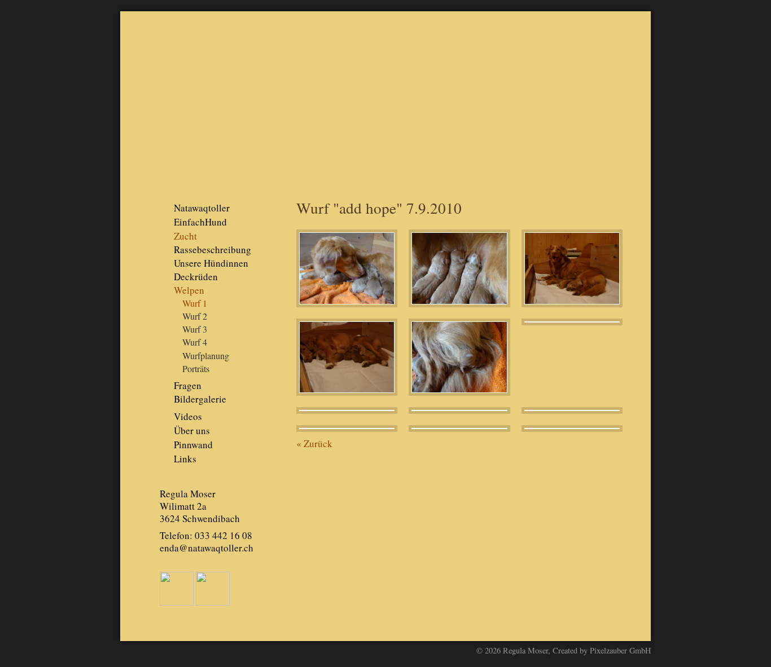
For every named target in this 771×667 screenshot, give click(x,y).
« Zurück (314, 443)
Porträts (195, 369)
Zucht (185, 235)
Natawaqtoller (202, 207)
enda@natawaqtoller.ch (206, 547)
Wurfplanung (205, 356)
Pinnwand (193, 444)
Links (185, 458)
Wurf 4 (194, 342)
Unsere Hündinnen (211, 263)
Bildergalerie (200, 398)
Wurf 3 (194, 329)
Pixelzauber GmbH (620, 650)
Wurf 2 (194, 316)
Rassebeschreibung (212, 249)
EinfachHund (200, 221)
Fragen (187, 385)
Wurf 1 (194, 303)
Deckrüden (196, 276)
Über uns (192, 430)
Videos (188, 416)
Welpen (189, 290)
